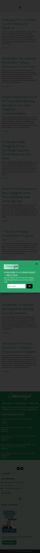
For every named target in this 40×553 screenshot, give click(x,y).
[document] (20, 276)
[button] (36, 263)
